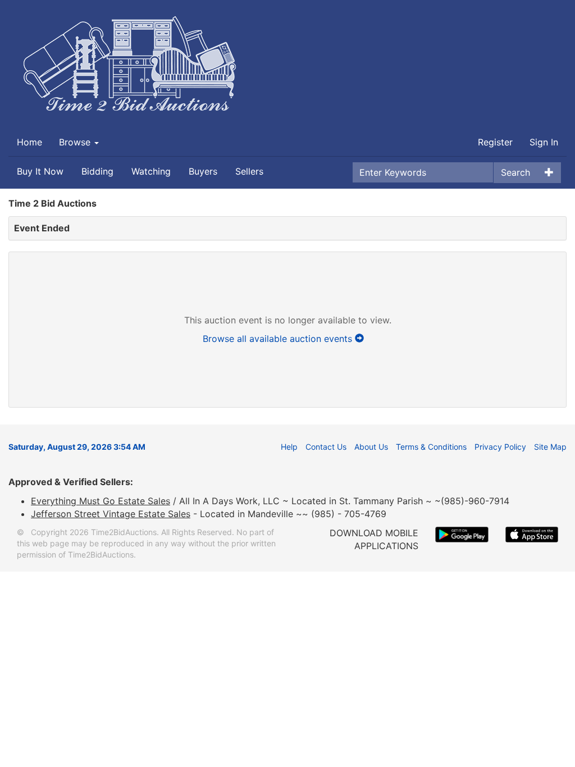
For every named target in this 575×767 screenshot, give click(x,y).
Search (515, 172)
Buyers (203, 171)
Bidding (97, 171)
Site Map (550, 446)
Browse (76, 142)
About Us (371, 446)
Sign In (544, 142)
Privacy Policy (500, 446)
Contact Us (325, 446)
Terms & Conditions (431, 446)
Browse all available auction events (279, 338)
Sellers (249, 171)
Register (495, 142)
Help (289, 446)
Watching (151, 171)
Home (29, 142)
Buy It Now (40, 171)
